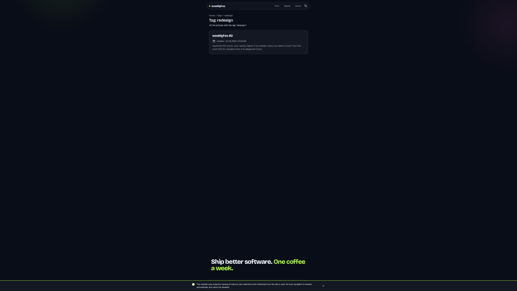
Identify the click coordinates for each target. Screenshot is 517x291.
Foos (277, 6)
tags (219, 15)
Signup (287, 6)
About (298, 6)
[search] (306, 6)
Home (212, 15)
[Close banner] (323, 286)
